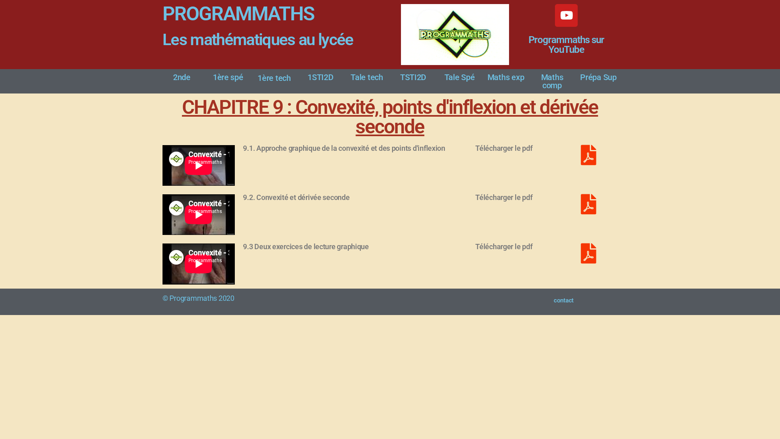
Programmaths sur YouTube (566, 44)
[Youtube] (566, 15)
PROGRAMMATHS (238, 13)
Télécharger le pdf (503, 148)
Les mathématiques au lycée (257, 39)
